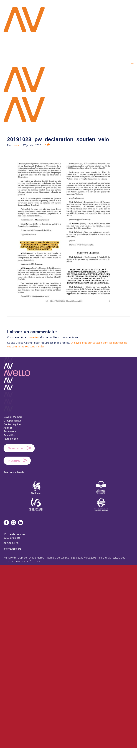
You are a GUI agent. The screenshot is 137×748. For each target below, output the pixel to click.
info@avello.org (12, 548)
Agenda (8, 427)
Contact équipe (12, 424)
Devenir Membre (13, 416)
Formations (10, 431)
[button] (132, 64)
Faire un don (11, 438)
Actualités (9, 435)
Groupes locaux (12, 420)
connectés (33, 337)
